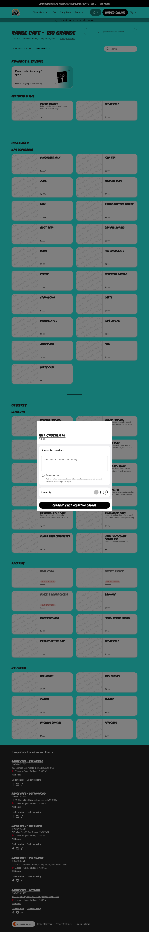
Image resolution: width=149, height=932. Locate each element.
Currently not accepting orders (74, 505)
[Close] (107, 425)
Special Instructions (52, 450)
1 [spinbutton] (100, 492)
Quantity (46, 492)
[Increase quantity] (105, 492)
